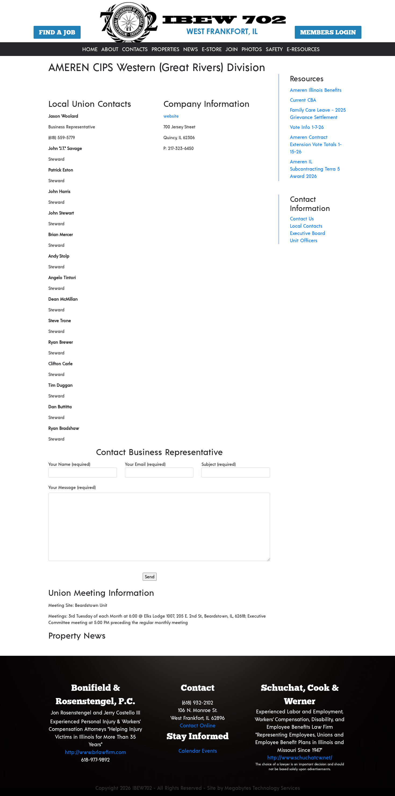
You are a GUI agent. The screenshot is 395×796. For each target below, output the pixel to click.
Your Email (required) (145, 464)
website (171, 115)
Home (90, 49)
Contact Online (198, 725)
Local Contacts (306, 226)
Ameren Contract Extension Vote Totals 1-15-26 (316, 144)
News (190, 49)
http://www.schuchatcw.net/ (299, 757)
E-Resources (303, 49)
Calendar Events (197, 751)
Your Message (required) (72, 487)
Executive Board (307, 233)
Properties (165, 49)
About (109, 49)
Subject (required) (219, 464)
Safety (274, 49)
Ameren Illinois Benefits (316, 90)
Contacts (135, 49)
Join (231, 49)
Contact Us (302, 218)
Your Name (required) (69, 464)
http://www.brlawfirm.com (95, 752)
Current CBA (303, 100)
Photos (252, 49)
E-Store (212, 49)
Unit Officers (303, 240)
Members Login (328, 32)
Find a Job (57, 32)
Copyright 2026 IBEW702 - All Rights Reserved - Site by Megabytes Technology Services (197, 788)
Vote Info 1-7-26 (307, 127)
